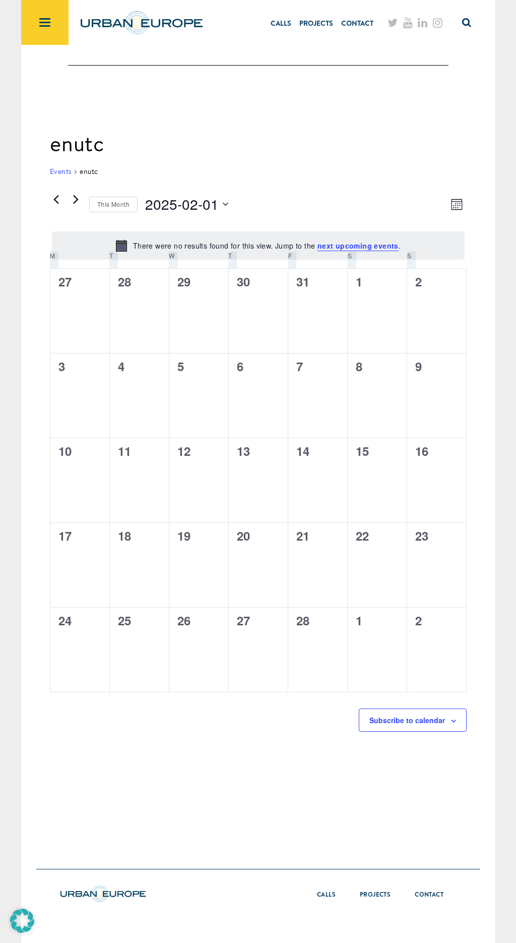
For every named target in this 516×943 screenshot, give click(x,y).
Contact (357, 23)
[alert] (258, 245)
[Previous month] (56, 199)
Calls (281, 23)
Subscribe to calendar (407, 720)
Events (61, 171)
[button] (22, 921)
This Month (113, 204)
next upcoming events (358, 246)
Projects (316, 23)
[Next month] (76, 199)
